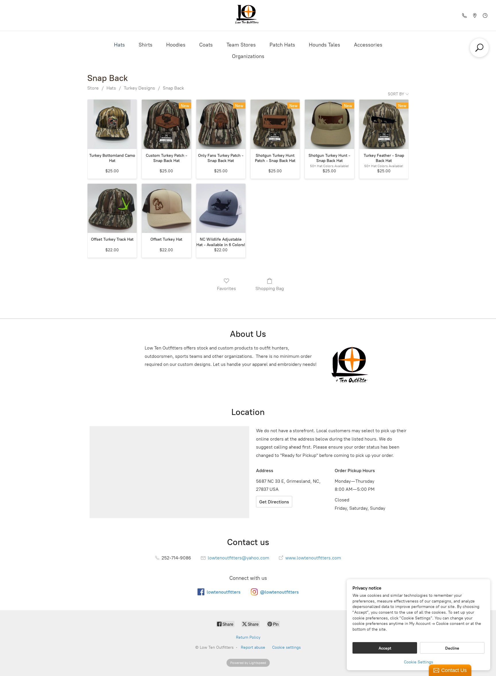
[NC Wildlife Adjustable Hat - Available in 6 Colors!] (220, 208)
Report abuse (253, 647)
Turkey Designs (139, 88)
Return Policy (248, 637)
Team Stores (241, 45)
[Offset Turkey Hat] (166, 208)
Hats (119, 45)
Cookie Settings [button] (418, 662)
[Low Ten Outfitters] (248, 15)
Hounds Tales (324, 45)
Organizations (248, 56)
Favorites (226, 288)
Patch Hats (282, 45)
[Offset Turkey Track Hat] (112, 208)
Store (93, 88)
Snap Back (173, 88)
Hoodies (175, 45)
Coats (206, 45)
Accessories (368, 45)
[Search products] (479, 48)
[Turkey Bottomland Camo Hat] (112, 124)
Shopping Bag (269, 288)
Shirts (145, 45)
